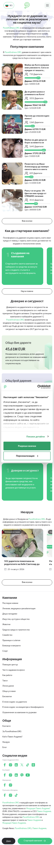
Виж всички (27, 221)
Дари (8, 841)
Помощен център (10, 664)
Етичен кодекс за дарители (14, 702)
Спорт (5, 651)
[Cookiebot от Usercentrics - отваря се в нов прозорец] (38, 387)
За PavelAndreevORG (11, 731)
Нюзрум (6, 742)
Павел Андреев (44, 811)
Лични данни (8, 686)
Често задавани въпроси (13, 670)
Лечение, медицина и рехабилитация (18, 608)
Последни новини (10, 603)
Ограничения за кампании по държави (19, 712)
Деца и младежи (9, 613)
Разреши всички (27, 446)
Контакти (6, 726)
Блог (4, 747)
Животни (6, 624)
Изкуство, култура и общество (16, 619)
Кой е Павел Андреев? (12, 736)
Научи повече (27, 291)
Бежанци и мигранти (11, 645)
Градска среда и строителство (16, 629)
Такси (5, 680)
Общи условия (9, 691)
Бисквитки (7, 696)
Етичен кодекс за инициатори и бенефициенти (23, 707)
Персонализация (25, 455)
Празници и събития (11, 640)
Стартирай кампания (33, 840)
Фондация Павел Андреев (14, 823)
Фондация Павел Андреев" (38, 808)
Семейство (7, 635)
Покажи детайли (35, 436)
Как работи (7, 675)
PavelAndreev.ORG (10, 802)
